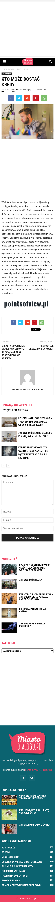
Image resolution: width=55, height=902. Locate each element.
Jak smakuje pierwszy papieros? (32, 624)
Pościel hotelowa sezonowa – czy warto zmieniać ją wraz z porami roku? (35, 422)
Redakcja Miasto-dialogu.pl (19, 90)
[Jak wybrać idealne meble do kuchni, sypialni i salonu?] (9, 436)
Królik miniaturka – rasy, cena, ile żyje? (34, 811)
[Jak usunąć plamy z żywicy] (9, 829)
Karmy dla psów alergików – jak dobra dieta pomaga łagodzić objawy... (36, 597)
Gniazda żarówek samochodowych (22, 885)
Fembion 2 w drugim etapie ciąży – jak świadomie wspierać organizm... (34, 568)
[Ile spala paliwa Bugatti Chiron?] (9, 613)
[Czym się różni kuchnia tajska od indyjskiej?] (9, 800)
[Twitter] (32, 778)
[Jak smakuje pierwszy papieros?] (9, 627)
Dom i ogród (6, 74)
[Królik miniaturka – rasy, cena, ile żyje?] (9, 814)
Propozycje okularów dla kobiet (41, 347)
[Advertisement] (27, 29)
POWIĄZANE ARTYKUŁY (18, 405)
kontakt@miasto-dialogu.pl (38, 769)
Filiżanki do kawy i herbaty (17, 866)
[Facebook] (23, 778)
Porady (6, 852)
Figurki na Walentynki (15, 875)
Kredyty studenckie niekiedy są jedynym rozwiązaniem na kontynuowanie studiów (13, 352)
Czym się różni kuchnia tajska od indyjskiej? (32, 797)
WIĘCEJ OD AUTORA (15, 410)
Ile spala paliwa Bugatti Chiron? (33, 610)
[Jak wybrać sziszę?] (9, 584)
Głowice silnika (11, 880)
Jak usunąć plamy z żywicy (35, 824)
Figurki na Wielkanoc (14, 871)
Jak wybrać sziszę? (30, 579)
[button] (50, 62)
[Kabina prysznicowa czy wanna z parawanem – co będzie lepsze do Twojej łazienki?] (9, 451)
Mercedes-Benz (10, 857)
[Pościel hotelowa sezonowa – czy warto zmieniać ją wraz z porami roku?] (9, 422)
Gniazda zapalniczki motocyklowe (22, 861)
